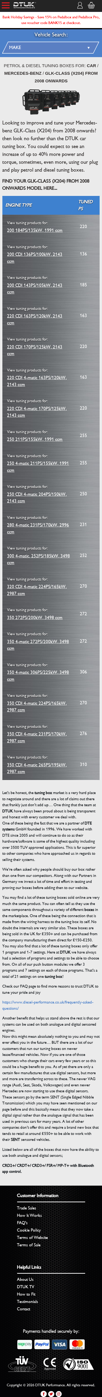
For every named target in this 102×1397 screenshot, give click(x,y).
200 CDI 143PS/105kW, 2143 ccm (34, 285)
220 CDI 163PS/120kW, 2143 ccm (34, 316)
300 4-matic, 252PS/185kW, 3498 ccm (38, 556)
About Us (25, 1279)
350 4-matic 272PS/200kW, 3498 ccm (38, 641)
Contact (23, 1309)
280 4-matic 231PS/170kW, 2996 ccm (38, 525)
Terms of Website (32, 1237)
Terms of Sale (29, 1245)
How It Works (29, 1215)
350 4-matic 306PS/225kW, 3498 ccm (38, 672)
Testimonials (27, 1301)
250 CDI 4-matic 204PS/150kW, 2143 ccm (37, 494)
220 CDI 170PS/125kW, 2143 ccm (34, 347)
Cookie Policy (29, 1230)
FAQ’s (22, 1222)
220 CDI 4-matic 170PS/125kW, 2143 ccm (37, 408)
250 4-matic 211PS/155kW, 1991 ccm (38, 463)
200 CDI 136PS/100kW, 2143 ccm (34, 254)
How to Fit (26, 1294)
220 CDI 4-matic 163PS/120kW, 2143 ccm (37, 378)
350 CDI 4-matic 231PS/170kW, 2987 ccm (37, 734)
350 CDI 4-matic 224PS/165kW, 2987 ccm (37, 703)
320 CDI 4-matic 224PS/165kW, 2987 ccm (37, 587)
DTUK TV (25, 1286)
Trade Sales (26, 1208)
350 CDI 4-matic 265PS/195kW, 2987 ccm (37, 765)
